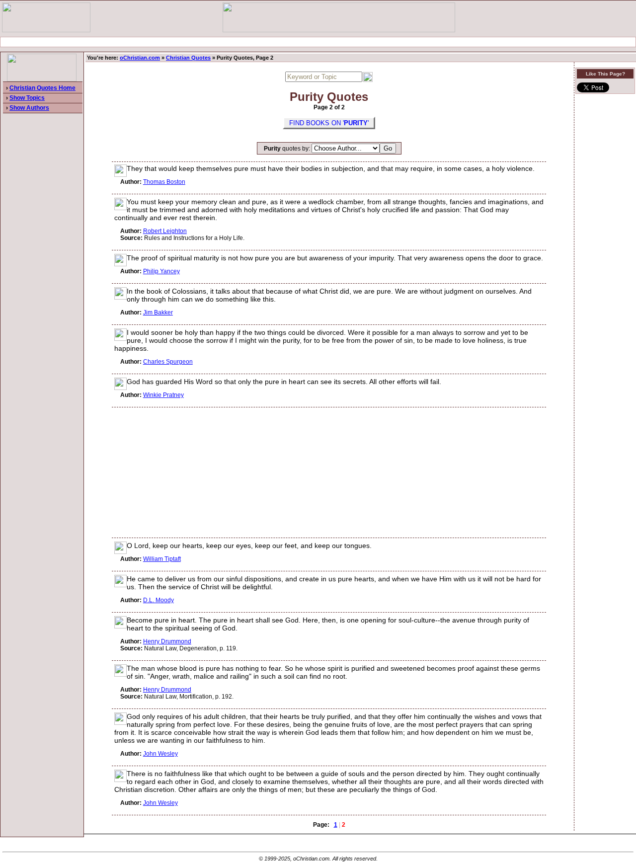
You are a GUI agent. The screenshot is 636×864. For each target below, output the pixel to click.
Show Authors (29, 107)
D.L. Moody (158, 600)
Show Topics (27, 97)
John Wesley (160, 753)
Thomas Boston (164, 181)
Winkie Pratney (163, 395)
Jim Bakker (158, 312)
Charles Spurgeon (168, 361)
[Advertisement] (318, 42)
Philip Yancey (161, 271)
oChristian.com (140, 58)
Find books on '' (329, 123)
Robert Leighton (165, 231)
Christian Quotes (188, 58)
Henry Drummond (167, 641)
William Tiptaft (162, 558)
